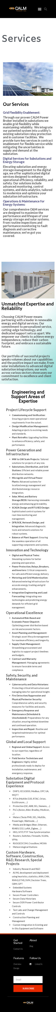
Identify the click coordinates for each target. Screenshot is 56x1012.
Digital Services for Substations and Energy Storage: (27, 160)
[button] (39, 9)
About (33, 940)
